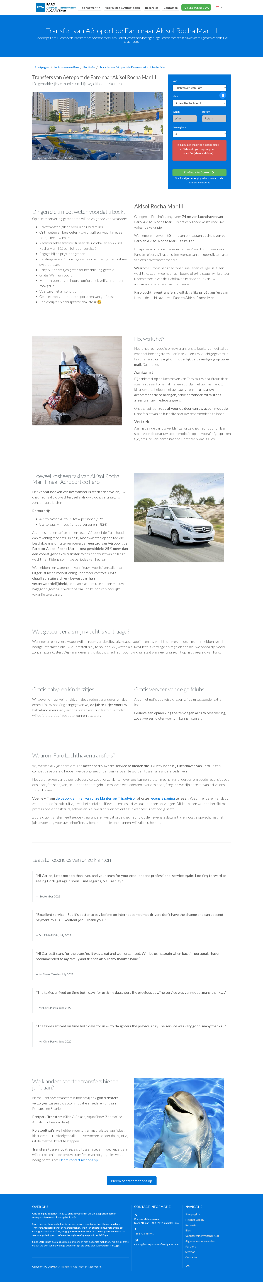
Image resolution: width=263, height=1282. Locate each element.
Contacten (171, 7)
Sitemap (190, 1251)
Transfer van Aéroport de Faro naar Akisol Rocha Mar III (133, 67)
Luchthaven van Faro (66, 67)
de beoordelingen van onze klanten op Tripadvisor (96, 798)
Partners (190, 1246)
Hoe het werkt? (89, 7)
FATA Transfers (63, 1266)
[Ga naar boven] (187, 1265)
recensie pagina (162, 798)
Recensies (151, 7)
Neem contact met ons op (78, 1160)
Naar (175, 96)
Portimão (89, 67)
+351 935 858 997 (198, 7)
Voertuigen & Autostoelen (122, 7)
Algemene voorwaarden (200, 1241)
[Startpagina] (56, 7)
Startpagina (42, 67)
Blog (188, 1230)
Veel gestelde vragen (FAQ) (202, 1235)
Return (206, 111)
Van (174, 81)
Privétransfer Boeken (197, 172)
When (176, 111)
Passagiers (179, 127)
